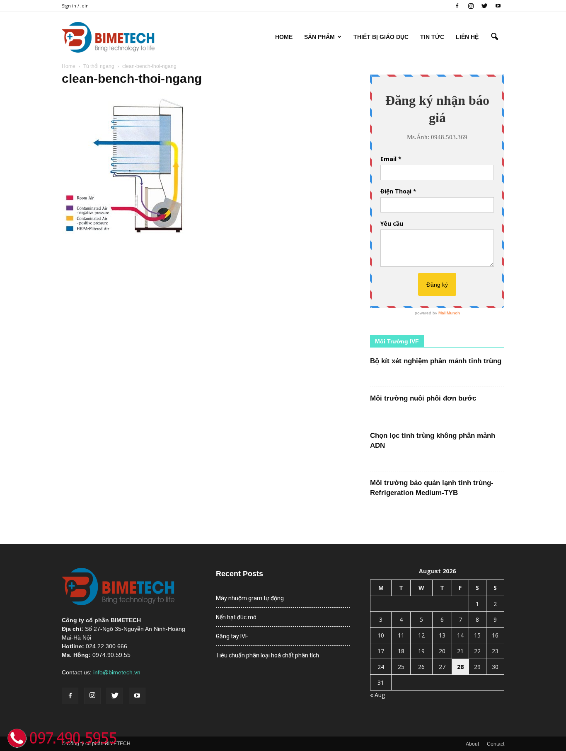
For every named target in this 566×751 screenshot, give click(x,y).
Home (284, 37)
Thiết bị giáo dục (381, 37)
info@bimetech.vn (116, 672)
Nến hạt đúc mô (236, 617)
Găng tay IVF (232, 636)
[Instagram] (470, 6)
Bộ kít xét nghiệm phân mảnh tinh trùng (435, 361)
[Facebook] (457, 6)
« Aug (377, 695)
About (472, 744)
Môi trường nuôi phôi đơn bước (423, 398)
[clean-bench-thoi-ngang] (124, 235)
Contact (495, 744)
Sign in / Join (75, 5)
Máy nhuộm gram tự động (250, 598)
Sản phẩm (319, 37)
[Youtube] (498, 6)
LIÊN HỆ (467, 37)
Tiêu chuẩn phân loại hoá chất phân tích (267, 655)
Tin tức (432, 37)
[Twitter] (484, 6)
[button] (494, 37)
